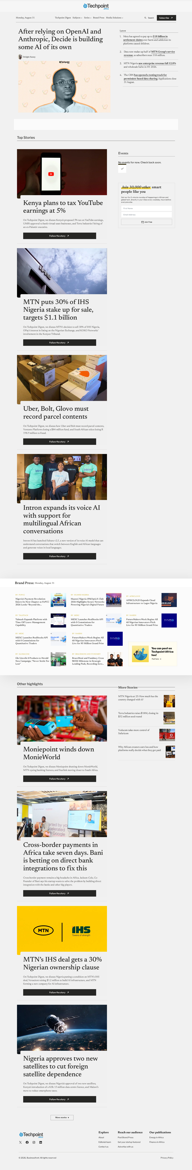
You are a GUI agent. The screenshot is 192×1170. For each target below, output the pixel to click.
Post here (155, 659)
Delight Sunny (29, 57)
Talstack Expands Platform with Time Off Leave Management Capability (31, 622)
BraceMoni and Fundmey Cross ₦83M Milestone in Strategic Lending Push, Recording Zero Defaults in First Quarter (88, 661)
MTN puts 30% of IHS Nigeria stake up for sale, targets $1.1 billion (58, 310)
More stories (62, 1118)
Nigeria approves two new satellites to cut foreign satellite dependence (60, 1067)
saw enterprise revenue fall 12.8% (157, 63)
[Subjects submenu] (81, 18)
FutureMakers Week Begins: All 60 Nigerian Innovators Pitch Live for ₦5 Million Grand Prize (142, 622)
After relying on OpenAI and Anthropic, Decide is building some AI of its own (60, 40)
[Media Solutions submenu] (122, 18)
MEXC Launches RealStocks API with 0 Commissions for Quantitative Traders (87, 622)
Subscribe (164, 17)
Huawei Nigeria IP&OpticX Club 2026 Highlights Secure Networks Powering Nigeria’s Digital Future (87, 602)
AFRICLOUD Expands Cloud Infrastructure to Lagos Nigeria (141, 602)
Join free (148, 222)
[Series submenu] (91, 18)
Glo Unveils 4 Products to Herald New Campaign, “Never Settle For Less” (32, 661)
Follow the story (57, 235)
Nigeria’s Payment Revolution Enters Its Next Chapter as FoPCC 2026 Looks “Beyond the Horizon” (32, 602)
